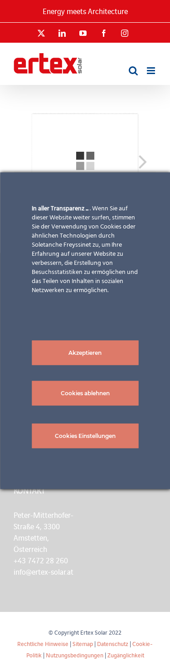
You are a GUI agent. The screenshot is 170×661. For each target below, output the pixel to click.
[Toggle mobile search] (133, 70)
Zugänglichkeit (125, 655)
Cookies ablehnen (85, 392)
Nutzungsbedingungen (74, 655)
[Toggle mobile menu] (151, 70)
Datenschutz (112, 643)
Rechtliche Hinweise (42, 643)
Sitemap (83, 643)
